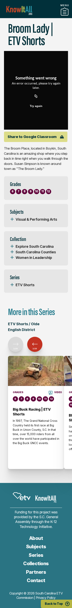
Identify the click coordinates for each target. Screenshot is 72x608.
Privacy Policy (46, 598)
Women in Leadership (34, 258)
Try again (36, 106)
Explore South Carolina (35, 246)
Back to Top (54, 604)
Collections (36, 17)
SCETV (22, 496)
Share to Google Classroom (32, 137)
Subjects (36, 546)
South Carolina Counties (36, 252)
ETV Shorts (25, 285)
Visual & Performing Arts (36, 219)
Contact (36, 580)
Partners (36, 572)
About (36, 538)
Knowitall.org (19, 10)
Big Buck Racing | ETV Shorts (32, 411)
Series (36, 555)
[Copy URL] (36, 96)
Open (12, 219)
